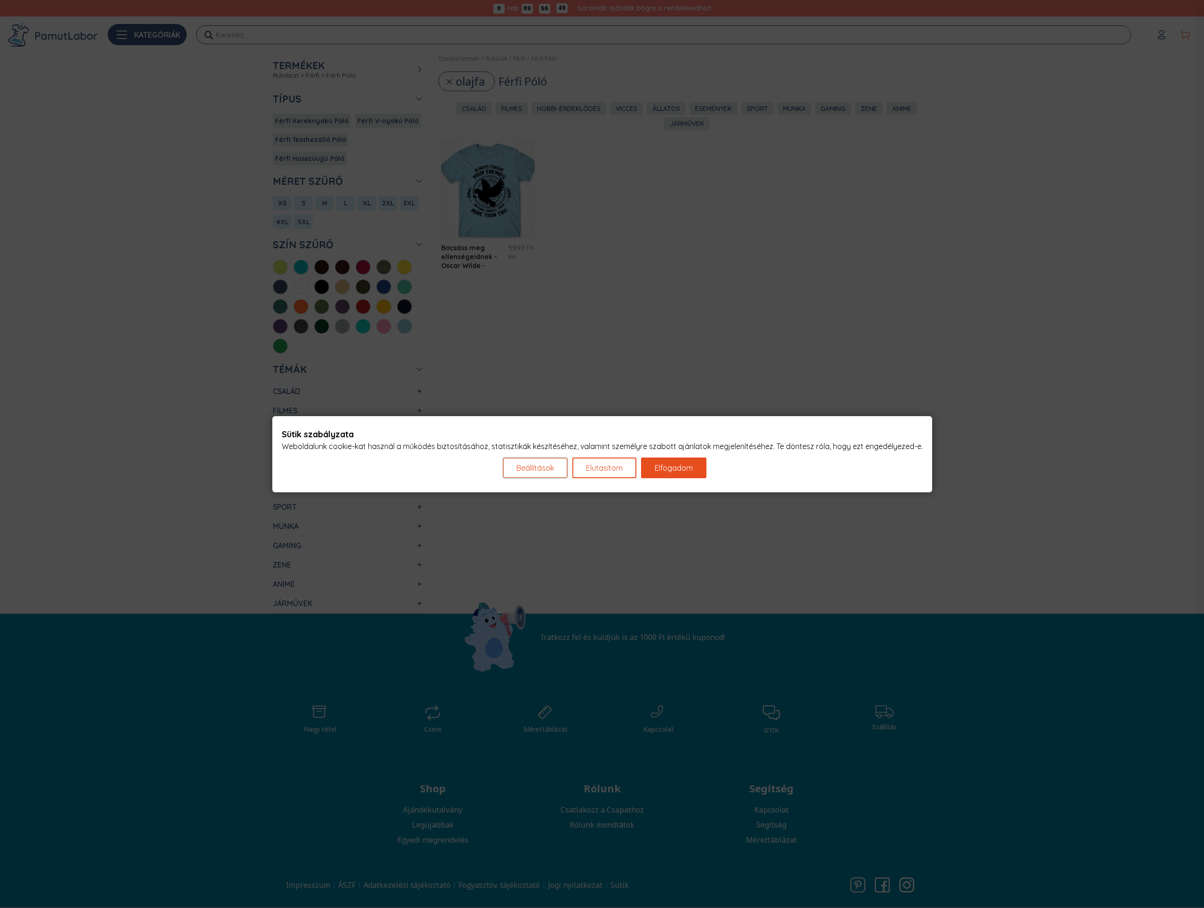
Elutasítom (604, 468)
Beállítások (535, 468)
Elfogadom (674, 468)
